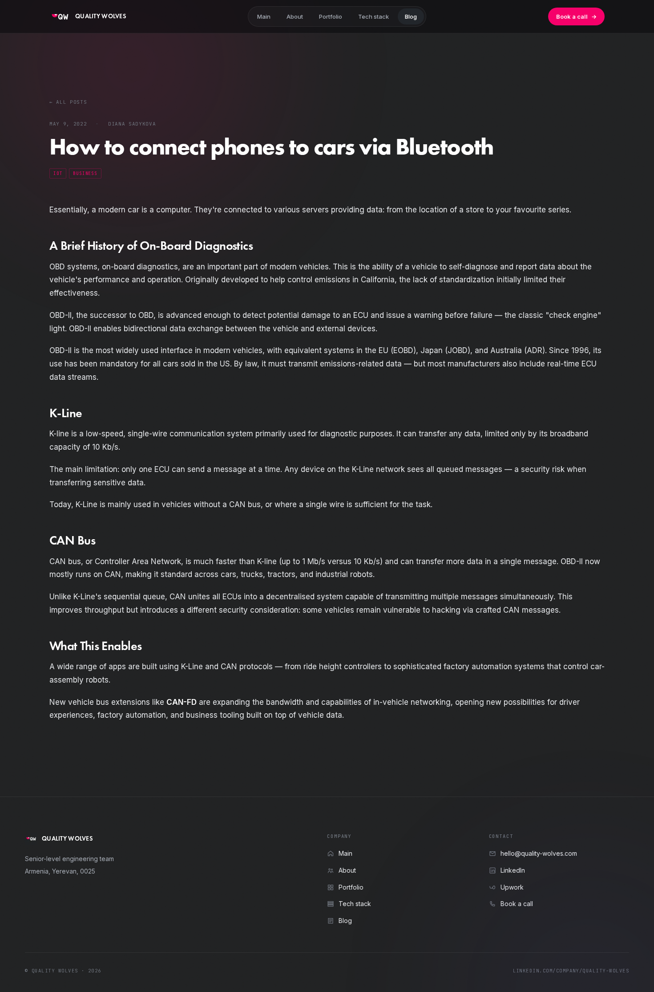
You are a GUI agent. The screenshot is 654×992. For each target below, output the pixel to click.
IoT (57, 173)
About (295, 16)
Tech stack (373, 16)
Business (85, 173)
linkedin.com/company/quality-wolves (571, 971)
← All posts (68, 102)
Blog (411, 16)
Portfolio (330, 16)
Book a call (576, 16)
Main (263, 16)
